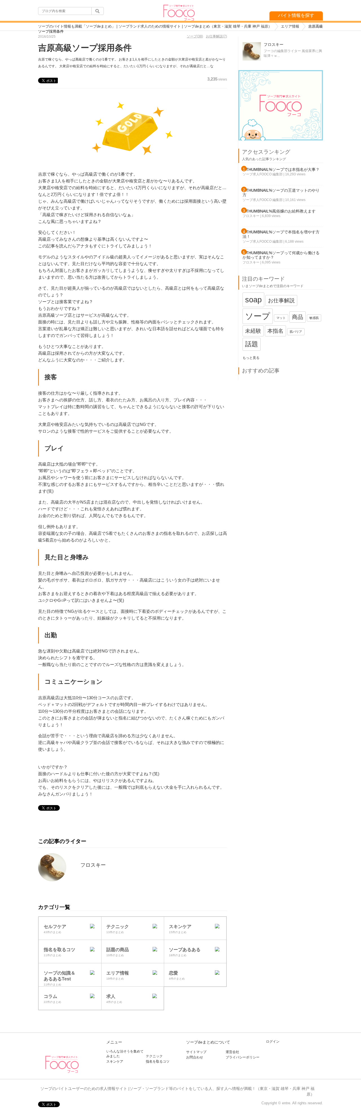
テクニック (154, 1056)
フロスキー (93, 865)
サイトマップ (196, 1052)
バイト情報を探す (296, 15)
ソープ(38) (195, 36)
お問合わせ (194, 1057)
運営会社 (232, 1052)
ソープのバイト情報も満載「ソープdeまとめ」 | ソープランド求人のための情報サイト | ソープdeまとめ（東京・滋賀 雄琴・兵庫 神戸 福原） (155, 26)
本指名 (275, 331)
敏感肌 (314, 317)
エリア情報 (290, 26)
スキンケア (114, 1061)
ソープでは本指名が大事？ (296, 169)
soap (253, 299)
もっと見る (251, 358)
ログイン (272, 1042)
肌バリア (296, 331)
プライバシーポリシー (242, 1057)
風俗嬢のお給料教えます (294, 211)
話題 (251, 344)
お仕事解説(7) (216, 36)
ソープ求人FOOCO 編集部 (263, 174)
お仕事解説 (281, 300)
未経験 (253, 331)
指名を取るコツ (158, 1061)
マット (281, 317)
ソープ (257, 316)
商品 (297, 317)
